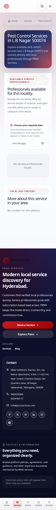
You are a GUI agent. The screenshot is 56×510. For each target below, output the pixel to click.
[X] (17, 414)
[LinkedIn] (34, 414)
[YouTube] (26, 414)
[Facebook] (9, 414)
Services (6, 348)
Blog (17, 348)
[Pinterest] (9, 423)
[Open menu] (50, 6)
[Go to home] (6, 6)
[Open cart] (42, 6)
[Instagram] (42, 414)
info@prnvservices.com (23, 405)
